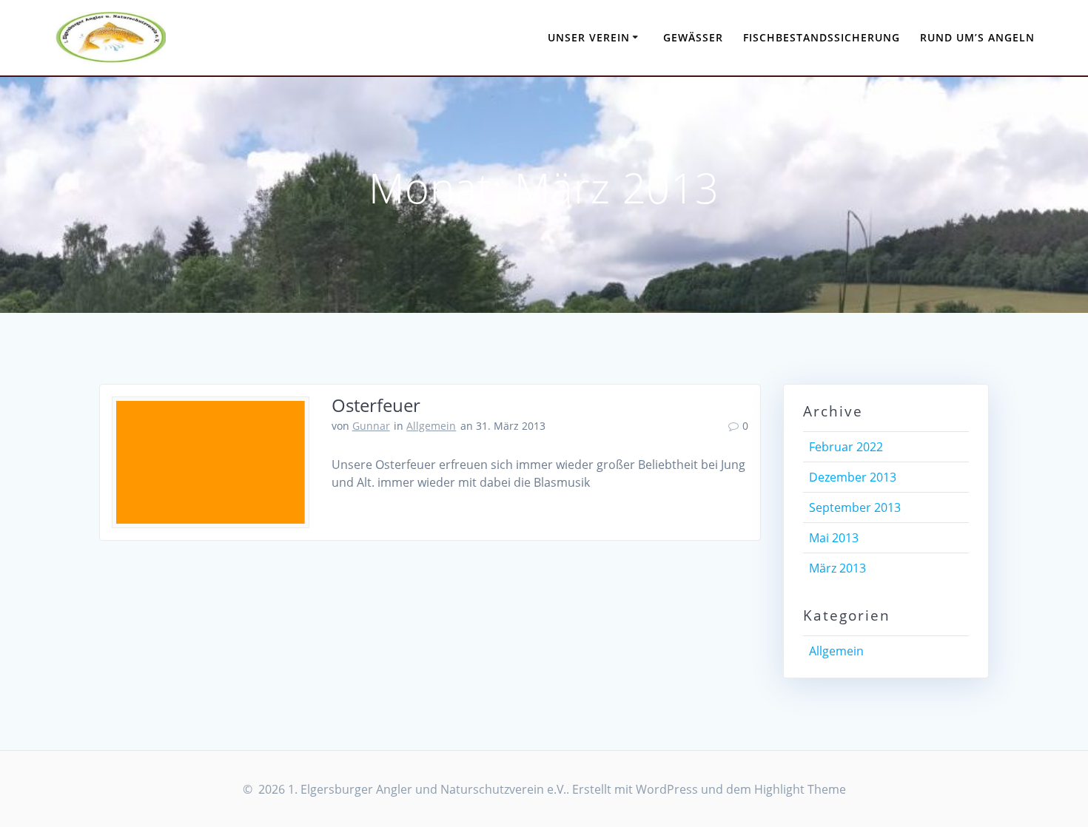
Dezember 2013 (852, 477)
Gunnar (371, 426)
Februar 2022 (846, 447)
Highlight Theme (800, 789)
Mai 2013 (834, 538)
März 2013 (837, 568)
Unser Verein (589, 37)
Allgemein (431, 426)
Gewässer (693, 37)
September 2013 (855, 507)
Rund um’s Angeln (977, 37)
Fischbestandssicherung (821, 37)
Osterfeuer (376, 405)
